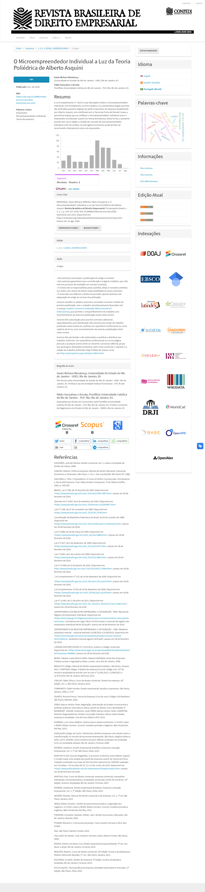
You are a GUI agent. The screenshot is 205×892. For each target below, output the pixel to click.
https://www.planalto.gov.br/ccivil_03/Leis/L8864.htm (81, 535)
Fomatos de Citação (68, 228)
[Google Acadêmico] (176, 279)
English (147, 76)
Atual (32, 37)
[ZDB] (150, 382)
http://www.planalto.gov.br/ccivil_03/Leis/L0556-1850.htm (83, 493)
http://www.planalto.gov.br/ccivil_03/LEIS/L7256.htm (80, 512)
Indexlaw (20, 37)
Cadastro (186, 3)
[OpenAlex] (163, 458)
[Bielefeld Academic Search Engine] (150, 433)
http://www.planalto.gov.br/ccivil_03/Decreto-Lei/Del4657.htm (85, 504)
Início (18, 48)
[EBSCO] (150, 279)
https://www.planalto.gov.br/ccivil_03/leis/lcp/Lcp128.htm (83, 592)
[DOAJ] (150, 254)
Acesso (199, 3)
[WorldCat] (176, 407)
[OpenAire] (176, 433)
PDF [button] (31, 79)
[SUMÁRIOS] (150, 330)
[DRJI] (150, 407)
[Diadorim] (176, 330)
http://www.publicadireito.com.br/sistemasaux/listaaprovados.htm (87, 768)
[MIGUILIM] (150, 356)
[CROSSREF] (176, 254)
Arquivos (43, 37)
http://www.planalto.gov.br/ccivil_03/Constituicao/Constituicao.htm (87, 523)
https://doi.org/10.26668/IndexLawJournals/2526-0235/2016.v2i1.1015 (31, 99)
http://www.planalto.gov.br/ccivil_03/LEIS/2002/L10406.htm (82, 568)
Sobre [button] (56, 37)
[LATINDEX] (150, 305)
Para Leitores (146, 168)
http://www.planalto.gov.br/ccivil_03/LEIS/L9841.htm (80, 557)
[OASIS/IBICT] (176, 305)
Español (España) (152, 82)
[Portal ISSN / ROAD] (176, 356)
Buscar (68, 37)
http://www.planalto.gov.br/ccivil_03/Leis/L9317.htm (80, 546)
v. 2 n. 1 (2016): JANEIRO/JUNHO (53, 48)
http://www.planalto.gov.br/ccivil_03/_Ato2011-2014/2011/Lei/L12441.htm (90, 603)
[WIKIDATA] (176, 382)
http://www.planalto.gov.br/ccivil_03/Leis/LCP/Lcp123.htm (83, 581)
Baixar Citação (91, 228)
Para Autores (146, 174)
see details (73, 188)
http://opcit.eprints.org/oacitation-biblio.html (82, 353)
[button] (63, 440)
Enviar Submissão (148, 50)
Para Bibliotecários (149, 181)
